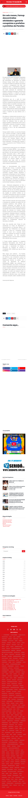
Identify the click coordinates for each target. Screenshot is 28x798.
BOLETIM (23, 654)
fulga (14, 711)
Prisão (3, 761)
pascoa (7, 752)
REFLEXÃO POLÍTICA (11, 765)
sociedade (4, 775)
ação (14, 636)
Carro (14, 662)
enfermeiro (14, 699)
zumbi (8, 787)
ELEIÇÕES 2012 (4, 693)
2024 (14, 565)
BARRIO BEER (19, 650)
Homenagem (9, 716)
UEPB (19, 781)
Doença (3, 691)
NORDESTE (16, 740)
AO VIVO (3, 644)
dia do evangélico (9, 689)
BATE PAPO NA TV (17, 652)
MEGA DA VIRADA (19, 732)
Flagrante (10, 709)
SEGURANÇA (15, 773)
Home (7, 795)
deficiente (9, 679)
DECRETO (3, 679)
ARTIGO (3, 646)
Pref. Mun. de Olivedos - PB (9, 604)
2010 (14, 590)
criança (23, 671)
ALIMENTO (20, 640)
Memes (3, 734)
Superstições (4, 777)
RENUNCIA (22, 767)
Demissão (14, 679)
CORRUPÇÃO (17, 671)
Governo (3, 714)
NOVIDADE (4, 744)
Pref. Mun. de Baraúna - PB (9, 607)
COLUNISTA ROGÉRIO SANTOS (15, 664)
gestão (14, 712)
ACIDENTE (18, 636)
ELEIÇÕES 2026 (4, 697)
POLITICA (12, 753)
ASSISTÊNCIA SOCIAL (18, 646)
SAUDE (3, 773)
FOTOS (18, 709)
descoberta (9, 685)
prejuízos (3, 757)
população (13, 755)
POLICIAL (7, 753)
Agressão (10, 638)
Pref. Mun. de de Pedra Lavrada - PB (11, 602)
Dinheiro (16, 689)
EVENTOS (21, 703)
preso (9, 759)
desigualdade (15, 685)
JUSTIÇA (20, 728)
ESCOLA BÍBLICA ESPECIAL (18, 701)
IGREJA (6, 718)
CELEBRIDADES (18, 662)
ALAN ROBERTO (4, 640)
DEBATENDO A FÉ (21, 677)
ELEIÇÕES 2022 (11, 695)
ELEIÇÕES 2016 (18, 693)
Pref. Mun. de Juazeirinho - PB (9, 609)
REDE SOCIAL (4, 765)
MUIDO (24, 734)
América (13, 642)
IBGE (23, 716)
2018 (14, 576)
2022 (14, 568)
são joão (19, 769)
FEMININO (8, 707)
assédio (11, 646)
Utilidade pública (18, 783)
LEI (24, 728)
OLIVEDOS (3, 746)
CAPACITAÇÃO (4, 662)
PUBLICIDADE (23, 761)
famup (3, 707)
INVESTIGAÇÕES (4, 724)
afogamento (4, 638)
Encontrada (4, 699)
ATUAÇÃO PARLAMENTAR (15, 648)
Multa (17, 736)
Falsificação (14, 705)
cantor (17, 660)
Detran (3, 689)
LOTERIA (17, 730)
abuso (10, 636)
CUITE (11, 673)
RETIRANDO (4, 769)
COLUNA (7, 664)
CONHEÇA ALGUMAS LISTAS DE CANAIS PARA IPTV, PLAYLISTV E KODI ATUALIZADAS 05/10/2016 (16, 494)
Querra (7, 763)
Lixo (7, 730)
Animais (18, 642)
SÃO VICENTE (4, 771)
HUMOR (19, 716)
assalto (7, 646)
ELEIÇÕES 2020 (4, 695)
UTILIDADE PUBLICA (10, 783)
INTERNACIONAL (15, 722)
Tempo (23, 777)
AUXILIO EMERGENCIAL (6, 650)
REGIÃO (17, 765)
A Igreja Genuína (22, 634)
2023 (14, 567)
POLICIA (3, 753)
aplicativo (8, 644)
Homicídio (15, 716)
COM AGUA (4, 666)
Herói (21, 714)
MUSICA (3, 738)
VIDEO (11, 785)
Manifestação (7, 732)
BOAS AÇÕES (18, 654)
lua (20, 730)
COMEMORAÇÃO (11, 666)
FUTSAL (3, 712)
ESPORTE (7, 703)
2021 (14, 570)
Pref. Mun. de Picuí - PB (8, 603)
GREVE (12, 714)
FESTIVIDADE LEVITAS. (20, 707)
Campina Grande (11, 660)
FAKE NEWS (4, 705)
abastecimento (5, 636)
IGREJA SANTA (11, 718)
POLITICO (22, 753)
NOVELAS (20, 742)
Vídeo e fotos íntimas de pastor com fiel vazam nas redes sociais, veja (17, 488)
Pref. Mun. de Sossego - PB (9, 605)
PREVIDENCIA (23, 759)
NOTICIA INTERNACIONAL (13, 742)
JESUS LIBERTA (4, 726)
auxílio (22, 648)
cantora (21, 660)
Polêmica (22, 752)
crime (3, 673)
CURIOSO (21, 675)
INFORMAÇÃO (23, 720)
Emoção (10, 697)
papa (22, 750)
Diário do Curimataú (7, 522)
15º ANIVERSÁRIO (6, 634)
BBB (2, 654)
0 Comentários (20, 29)
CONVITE (11, 670)
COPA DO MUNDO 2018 (19, 670)
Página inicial (5, 12)
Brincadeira (15, 658)
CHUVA (24, 662)
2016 (14, 580)
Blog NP (4, 523)
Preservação (19, 757)
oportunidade (4, 748)
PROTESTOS (17, 761)
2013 (14, 586)
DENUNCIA (4, 681)
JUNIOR (16, 728)
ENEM (9, 699)
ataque (3, 648)
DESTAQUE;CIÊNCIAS (5, 687)
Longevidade (11, 730)
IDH (2, 718)
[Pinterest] (12, 34)
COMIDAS (22, 666)
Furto (18, 711)
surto (9, 777)
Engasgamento (20, 699)
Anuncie (20, 795)
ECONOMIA (8, 691)
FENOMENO (13, 707)
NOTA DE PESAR (4, 742)
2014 (14, 584)
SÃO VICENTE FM (20, 771)
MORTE (14, 734)
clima (3, 664)
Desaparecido (14, 683)
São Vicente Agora (7, 525)
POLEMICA (17, 752)
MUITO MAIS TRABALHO (6, 736)
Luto (23, 730)
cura (19, 673)
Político (3, 755)
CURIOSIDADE (15, 675)
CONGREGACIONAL (5, 670)
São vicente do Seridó (12, 771)
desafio (8, 683)
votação (3, 787)
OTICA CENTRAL (4, 750)
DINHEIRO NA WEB (22, 689)
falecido (9, 705)
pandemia (17, 750)
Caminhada (21, 658)
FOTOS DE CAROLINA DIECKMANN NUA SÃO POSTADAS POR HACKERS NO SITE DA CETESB (17, 501)
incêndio (23, 718)
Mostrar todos (6, 526)
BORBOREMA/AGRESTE (17, 656)
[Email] (15, 34)
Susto (13, 777)
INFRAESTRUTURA (5, 722)
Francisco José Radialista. (6, 711)
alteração (4, 642)
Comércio (17, 666)
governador (19, 712)
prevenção (17, 759)
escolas (3, 703)
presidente (4, 759)
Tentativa (8, 779)
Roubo (15, 769)
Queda (3, 763)
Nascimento (14, 738)
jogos (21, 726)
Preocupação (9, 757)
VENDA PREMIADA (5, 785)
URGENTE (3, 783)
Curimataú (10, 675)
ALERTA (16, 640)
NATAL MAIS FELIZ (5, 740)
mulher (12, 736)
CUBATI (7, 673)
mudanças (19, 734)
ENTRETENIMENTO (10, 701)
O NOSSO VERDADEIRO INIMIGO (12, 744)
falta (19, 705)
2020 (14, 572)
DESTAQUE (11, 12)
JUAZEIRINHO (11, 728)
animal (23, 642)
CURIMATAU (4, 675)
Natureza (11, 740)
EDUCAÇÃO (14, 691)
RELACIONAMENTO (5, 767)
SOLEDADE (9, 775)
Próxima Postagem (22, 359)
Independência (10, 720)
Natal (19, 738)
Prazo (22, 755)
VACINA (24, 783)
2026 (14, 561)
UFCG (23, 781)
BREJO (11, 658)
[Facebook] (7, 34)
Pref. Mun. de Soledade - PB (9, 608)
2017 (14, 578)
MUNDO (20, 736)
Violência (15, 785)
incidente (4, 720)
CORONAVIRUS (11, 671)
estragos (12, 703)
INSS (10, 722)
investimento (11, 724)
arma (18, 644)
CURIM (23, 673)
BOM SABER (10, 656)
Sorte (20, 775)
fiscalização (4, 709)
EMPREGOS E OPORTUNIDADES (19, 697)
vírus (19, 785)
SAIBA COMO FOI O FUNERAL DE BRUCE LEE (16, 481)
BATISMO (22, 652)
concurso (10, 668)
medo (13, 732)
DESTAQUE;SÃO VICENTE (15, 687)
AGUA (21, 638)
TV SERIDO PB (15, 781)
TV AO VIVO (4, 781)
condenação (16, 668)
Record (11, 763)
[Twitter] (9, 34)
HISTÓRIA (3, 716)
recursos (22, 763)
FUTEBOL (21, 711)
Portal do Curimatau (7, 520)
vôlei (23, 785)
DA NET (7, 677)
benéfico (6, 654)
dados (11, 677)
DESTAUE (22, 687)
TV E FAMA (9, 781)
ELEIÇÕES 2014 (11, 693)
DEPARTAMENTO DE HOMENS (12, 681)
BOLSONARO (4, 656)
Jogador (16, 726)
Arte (22, 644)
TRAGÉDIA (20, 779)
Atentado (8, 648)
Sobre (11, 795)
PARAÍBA (13, 313)
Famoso (23, 705)
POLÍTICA (17, 753)
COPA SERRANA (4, 671)
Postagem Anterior (6, 359)
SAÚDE (7, 773)
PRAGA (18, 755)
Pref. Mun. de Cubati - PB (8, 600)
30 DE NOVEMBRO (14, 634)
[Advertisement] (14, 52)
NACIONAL (8, 738)
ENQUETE (3, 701)
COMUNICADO (4, 668)
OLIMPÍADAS (22, 744)
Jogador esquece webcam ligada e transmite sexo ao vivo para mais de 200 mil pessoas (17, 508)
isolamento (20, 724)
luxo (3, 732)
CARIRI (10, 662)
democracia (19, 679)
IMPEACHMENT (17, 718)
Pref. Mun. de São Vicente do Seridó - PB (12, 599)
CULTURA (15, 673)
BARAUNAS (13, 650)
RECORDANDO (17, 763)
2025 (14, 563)
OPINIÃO (18, 746)
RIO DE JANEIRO (10, 769)
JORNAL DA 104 (4, 728)
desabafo (20, 681)
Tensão (3, 779)
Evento (17, 703)
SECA (11, 773)
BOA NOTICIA (12, 654)
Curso (3, 677)
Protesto (12, 761)
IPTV (16, 724)
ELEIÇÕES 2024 (18, 695)
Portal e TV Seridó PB (14, 2)
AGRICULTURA (15, 638)
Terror (12, 779)
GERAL (10, 712)
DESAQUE (20, 683)
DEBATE (15, 677)
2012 (14, 588)
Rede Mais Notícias (7, 521)
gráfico (8, 714)
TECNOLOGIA (17, 777)
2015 (14, 582)
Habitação (17, 714)
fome (14, 709)
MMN (11, 734)
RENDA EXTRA (17, 767)
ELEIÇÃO (19, 691)
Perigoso (12, 752)
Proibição (7, 761)
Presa (14, 757)
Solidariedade (15, 775)
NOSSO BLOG (22, 740)
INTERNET (21, 722)
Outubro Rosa (11, 750)
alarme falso (11, 640)
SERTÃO (20, 773)
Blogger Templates (5, 794)
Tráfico (16, 779)
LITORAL (3, 730)
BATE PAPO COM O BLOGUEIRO (7, 652)
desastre (3, 685)
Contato (15, 795)
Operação (14, 746)
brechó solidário (5, 658)
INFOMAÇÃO (17, 720)
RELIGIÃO (11, 767)
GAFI (7, 712)
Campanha (4, 660)
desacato (4, 683)
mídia (7, 734)
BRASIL (23, 656)
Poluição (7, 755)
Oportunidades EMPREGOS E (14, 748)
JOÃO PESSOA (10, 726)
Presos (12, 759)
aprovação (14, 644)
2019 (14, 574)
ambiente (9, 642)
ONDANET (8, 746)
